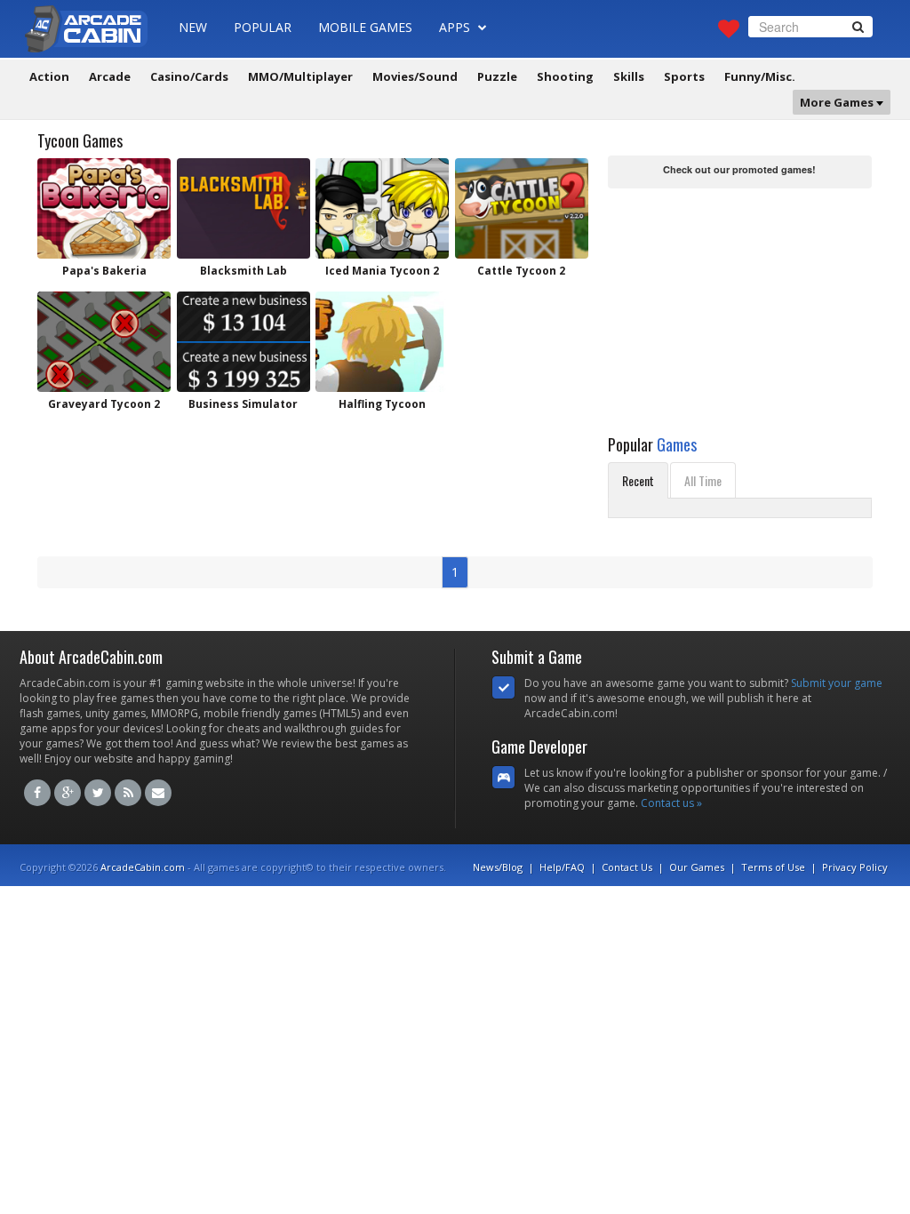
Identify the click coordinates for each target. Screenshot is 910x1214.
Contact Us (627, 867)
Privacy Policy (855, 867)
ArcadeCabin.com (142, 867)
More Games (838, 102)
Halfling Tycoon (382, 403)
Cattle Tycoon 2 (521, 270)
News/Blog (498, 867)
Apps (456, 27)
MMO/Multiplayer (300, 76)
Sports (684, 76)
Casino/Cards (189, 76)
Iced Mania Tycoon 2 (382, 270)
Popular (262, 27)
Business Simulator (243, 403)
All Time (703, 480)
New (193, 27)
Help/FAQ (562, 867)
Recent (638, 480)
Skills (628, 76)
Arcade (110, 76)
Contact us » (671, 803)
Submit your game (836, 683)
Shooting (565, 76)
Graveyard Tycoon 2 (104, 403)
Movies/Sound (415, 76)
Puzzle (497, 76)
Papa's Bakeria (104, 270)
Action (49, 76)
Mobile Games (365, 27)
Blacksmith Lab (243, 270)
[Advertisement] (741, 304)
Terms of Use (773, 867)
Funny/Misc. (759, 76)
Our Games (696, 867)
